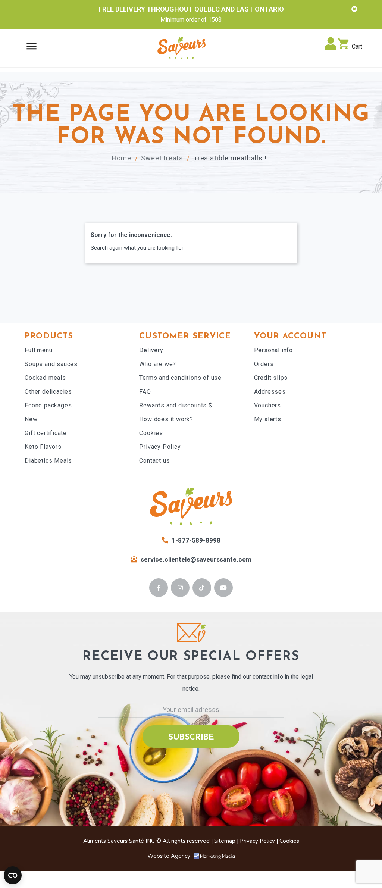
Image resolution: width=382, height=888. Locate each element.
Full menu (38, 350)
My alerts (267, 419)
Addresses (270, 391)
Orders (264, 364)
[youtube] (223, 588)
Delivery (151, 350)
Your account (290, 336)
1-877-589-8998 (195, 540)
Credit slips (271, 377)
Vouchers (267, 405)
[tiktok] (202, 588)
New (31, 419)
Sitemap (224, 841)
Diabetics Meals (48, 460)
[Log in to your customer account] (330, 46)
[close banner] (354, 9)
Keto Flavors (43, 446)
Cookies (151, 433)
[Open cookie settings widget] (13, 875)
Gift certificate (46, 433)
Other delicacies (48, 391)
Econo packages (48, 405)
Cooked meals (45, 377)
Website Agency (169, 856)
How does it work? (166, 419)
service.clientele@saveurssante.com (196, 559)
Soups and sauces (51, 364)
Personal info (273, 350)
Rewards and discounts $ (175, 405)
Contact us (154, 460)
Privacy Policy (160, 446)
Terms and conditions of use (180, 377)
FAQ (145, 391)
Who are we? (157, 364)
